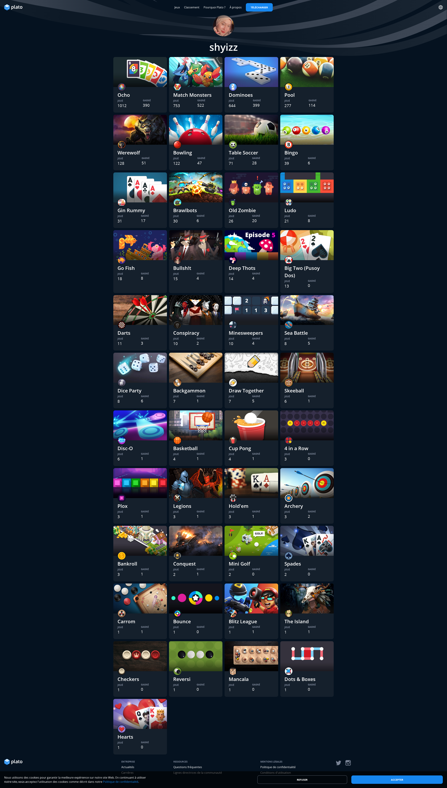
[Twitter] (338, 763)
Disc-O (125, 448)
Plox (122, 506)
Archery (293, 506)
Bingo (291, 152)
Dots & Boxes (300, 679)
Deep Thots (242, 268)
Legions (182, 506)
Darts (124, 332)
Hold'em (238, 506)
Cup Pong (240, 448)
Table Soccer (243, 152)
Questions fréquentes (187, 767)
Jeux (177, 7)
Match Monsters (192, 95)
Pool (289, 95)
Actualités (127, 767)
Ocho (124, 95)
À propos (236, 7)
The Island (296, 621)
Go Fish (126, 268)
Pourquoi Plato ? (214, 7)
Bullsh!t (182, 268)
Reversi (181, 679)
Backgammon (189, 390)
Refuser (302, 779)
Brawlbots (185, 210)
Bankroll (127, 563)
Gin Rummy (131, 210)
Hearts (125, 736)
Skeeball (294, 390)
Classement (191, 7)
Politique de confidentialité (278, 767)
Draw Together (246, 390)
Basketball (185, 448)
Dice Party (129, 390)
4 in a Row (296, 448)
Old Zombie (242, 210)
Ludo (290, 210)
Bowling (182, 152)
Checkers (128, 679)
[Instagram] (348, 763)
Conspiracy (186, 332)
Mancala (239, 679)
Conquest (184, 563)
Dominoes (241, 95)
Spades (292, 563)
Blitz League (243, 621)
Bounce (182, 621)
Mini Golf (239, 563)
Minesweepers (246, 332)
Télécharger (259, 7)
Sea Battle (296, 332)
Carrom (126, 621)
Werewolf (129, 152)
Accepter (397, 779)
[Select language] (441, 7)
